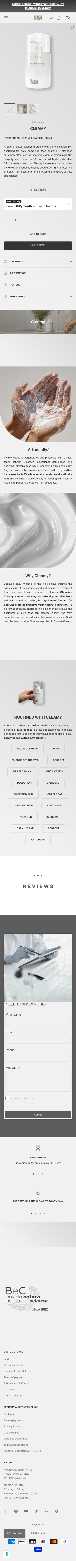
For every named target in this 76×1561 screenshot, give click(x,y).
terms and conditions (22, 1098)
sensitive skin (54, 771)
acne (55, 748)
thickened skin (23, 794)
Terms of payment (14, 1377)
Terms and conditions (16, 1444)
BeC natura (38, 122)
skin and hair (24, 805)
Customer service (14, 1365)
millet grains (22, 771)
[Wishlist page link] (68, 17)
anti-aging (38, 839)
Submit (38, 1114)
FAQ (6, 1358)
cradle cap (55, 794)
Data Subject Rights (15, 1438)
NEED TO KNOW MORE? (26, 1004)
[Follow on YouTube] (26, 1511)
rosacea (59, 760)
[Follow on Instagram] (16, 1511)
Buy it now (38, 245)
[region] (38, 1156)
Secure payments (14, 1420)
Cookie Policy (11, 1432)
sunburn (52, 817)
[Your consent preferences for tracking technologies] (7, 1554)
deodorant (24, 782)
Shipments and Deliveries (18, 1371)
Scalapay (9, 1414)
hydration (25, 817)
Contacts (9, 1389)
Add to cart (38, 234)
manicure (52, 782)
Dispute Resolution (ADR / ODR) (22, 1450)
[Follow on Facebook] (6, 1511)
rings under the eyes (25, 760)
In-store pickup (13, 1395)
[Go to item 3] (34, 108)
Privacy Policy (12, 1426)
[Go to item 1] (9, 108)
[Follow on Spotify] (56, 1511)
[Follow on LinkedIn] (46, 1511)
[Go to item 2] (21, 108)
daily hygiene (25, 828)
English (36, 1524)
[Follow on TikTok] (36, 1511)
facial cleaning (27, 748)
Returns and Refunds (16, 1383)
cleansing (54, 805)
